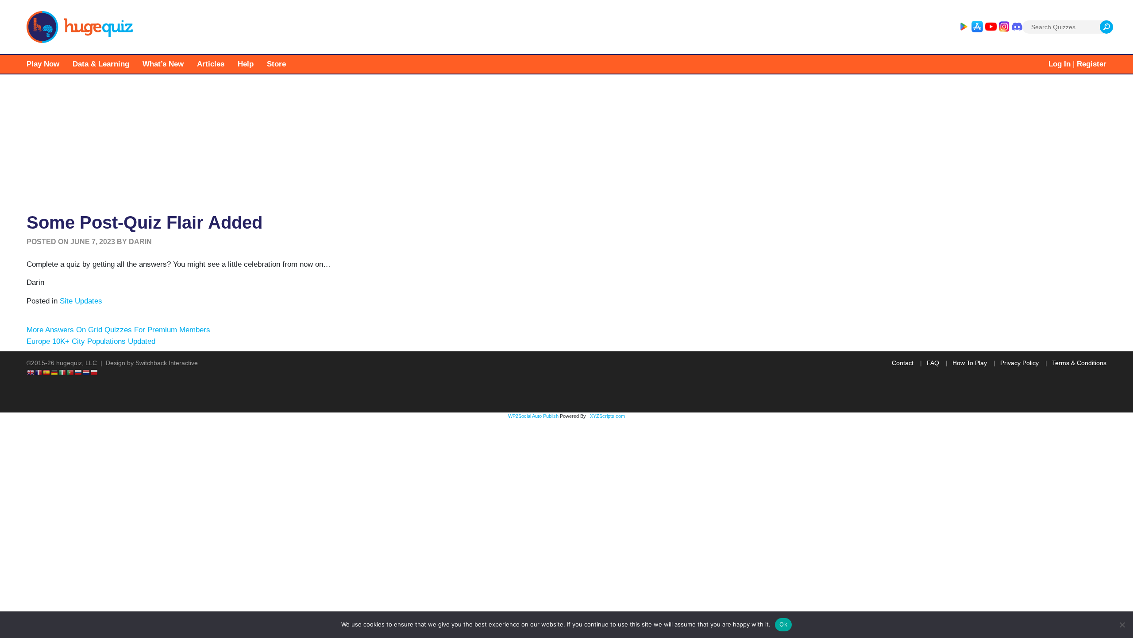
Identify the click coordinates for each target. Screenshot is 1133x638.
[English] (31, 372)
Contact (902, 362)
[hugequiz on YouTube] (991, 27)
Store (276, 64)
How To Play (969, 362)
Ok (783, 624)
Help (246, 64)
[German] (55, 372)
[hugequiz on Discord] (1017, 27)
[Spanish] (47, 372)
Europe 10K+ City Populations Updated (91, 341)
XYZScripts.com (607, 416)
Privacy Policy (1019, 362)
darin (140, 241)
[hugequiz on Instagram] (1004, 27)
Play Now (43, 64)
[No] (1122, 624)
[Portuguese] (71, 372)
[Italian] (63, 372)
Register (1091, 64)
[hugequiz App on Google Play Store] (963, 27)
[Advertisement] (566, 141)
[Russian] (79, 372)
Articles (210, 64)
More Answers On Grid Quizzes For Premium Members (118, 330)
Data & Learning (101, 64)
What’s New (163, 64)
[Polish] (95, 372)
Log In (1059, 64)
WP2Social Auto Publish (533, 416)
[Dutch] (87, 372)
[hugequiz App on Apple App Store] (977, 27)
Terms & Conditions (1079, 362)
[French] (39, 372)
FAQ (933, 362)
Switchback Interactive (166, 362)
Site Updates (81, 301)
